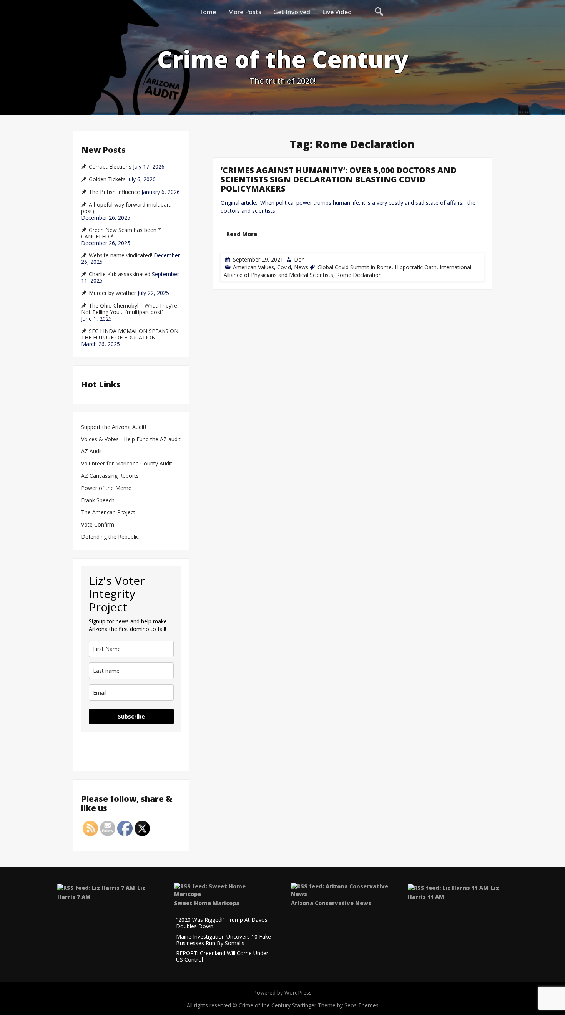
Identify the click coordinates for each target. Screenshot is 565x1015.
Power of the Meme (106, 488)
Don (299, 259)
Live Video (337, 12)
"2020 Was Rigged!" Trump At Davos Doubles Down (222, 923)
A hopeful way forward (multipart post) (126, 208)
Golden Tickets (107, 179)
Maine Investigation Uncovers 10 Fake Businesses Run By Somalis (223, 940)
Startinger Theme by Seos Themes (335, 1005)
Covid (284, 267)
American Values (253, 267)
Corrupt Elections (110, 166)
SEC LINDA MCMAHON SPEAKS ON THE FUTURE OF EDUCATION (129, 334)
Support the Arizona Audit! (113, 427)
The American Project (108, 512)
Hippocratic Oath (416, 267)
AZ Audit (91, 451)
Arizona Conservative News (331, 903)
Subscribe (131, 716)
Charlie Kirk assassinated (119, 274)
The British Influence (114, 192)
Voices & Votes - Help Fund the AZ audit (131, 439)
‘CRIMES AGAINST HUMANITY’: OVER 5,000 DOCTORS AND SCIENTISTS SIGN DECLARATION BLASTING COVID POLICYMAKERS (339, 179)
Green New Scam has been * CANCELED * (121, 233)
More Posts (244, 12)
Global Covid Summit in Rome (354, 267)
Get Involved (291, 12)
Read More (241, 234)
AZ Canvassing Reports (110, 476)
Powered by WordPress (282, 992)
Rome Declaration (359, 274)
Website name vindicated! (120, 255)
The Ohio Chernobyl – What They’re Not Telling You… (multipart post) (129, 309)
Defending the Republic (110, 537)
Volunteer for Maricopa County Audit (127, 463)
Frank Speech (98, 500)
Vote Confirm (97, 525)
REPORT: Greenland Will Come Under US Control (222, 956)
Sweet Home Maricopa (206, 903)
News (301, 267)
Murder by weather (112, 293)
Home (207, 12)
